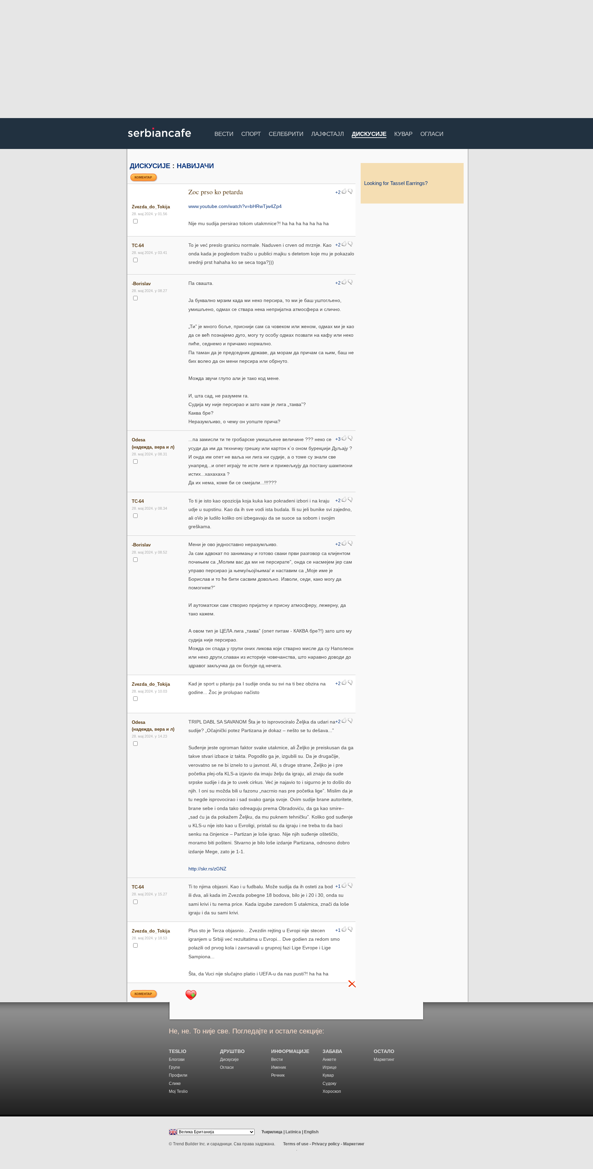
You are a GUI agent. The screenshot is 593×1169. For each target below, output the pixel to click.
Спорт (251, 133)
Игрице (330, 1067)
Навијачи (195, 166)
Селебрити (286, 133)
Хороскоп (332, 1091)
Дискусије (369, 134)
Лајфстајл (327, 133)
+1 (337, 886)
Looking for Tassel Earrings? (396, 183)
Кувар (403, 133)
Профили (178, 1075)
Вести (223, 133)
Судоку (329, 1083)
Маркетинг (384, 1059)
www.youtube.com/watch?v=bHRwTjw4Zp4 (235, 206)
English (311, 1132)
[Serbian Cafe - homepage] (159, 139)
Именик (278, 1067)
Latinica (293, 1132)
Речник (277, 1075)
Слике (175, 1083)
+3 (337, 439)
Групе (174, 1067)
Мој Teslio (178, 1091)
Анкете (329, 1059)
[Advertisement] (296, 60)
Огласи (431, 133)
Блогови (177, 1059)
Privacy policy (326, 1144)
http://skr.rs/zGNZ (207, 868)
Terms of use (296, 1144)
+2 (337, 192)
